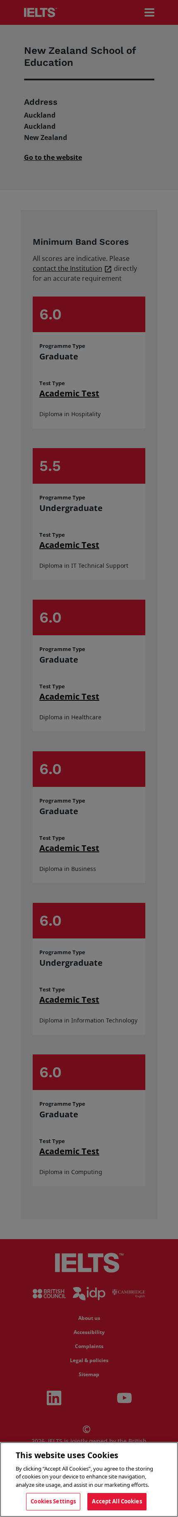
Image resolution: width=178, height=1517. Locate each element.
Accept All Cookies (117, 1501)
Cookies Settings (53, 1501)
